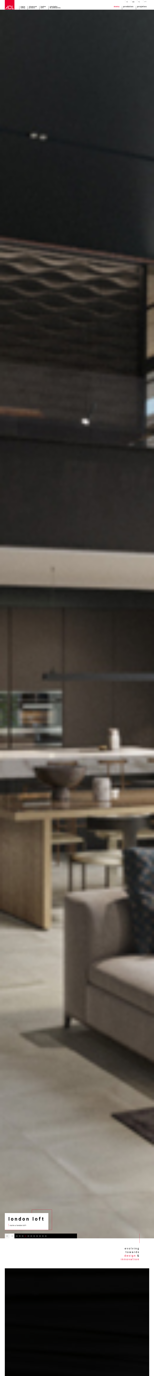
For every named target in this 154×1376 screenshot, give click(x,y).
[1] (16, 1236)
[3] (22, 1236)
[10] (42, 1236)
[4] (25, 1236)
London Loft (43, 7)
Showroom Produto (33, 7)
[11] (45, 1236)
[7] (34, 1236)
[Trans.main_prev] (7, 1236)
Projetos (142, 7)
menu (117, 7)
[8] (37, 1236)
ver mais (13, 1225)
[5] (28, 1236)
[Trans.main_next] (12, 1236)
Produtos (128, 7)
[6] (31, 1236)
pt (145, 1)
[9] (40, 1236)
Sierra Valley (23, 7)
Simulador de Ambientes (55, 7)
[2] (19, 1236)
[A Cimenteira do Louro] (9, 5)
